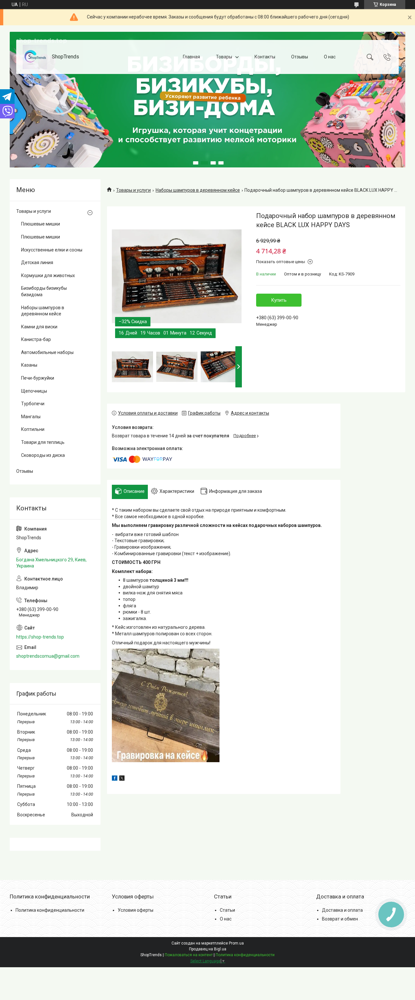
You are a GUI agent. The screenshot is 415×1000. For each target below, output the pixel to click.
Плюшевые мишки (40, 223)
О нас (330, 56)
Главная (191, 56)
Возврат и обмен (340, 918)
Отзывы (299, 56)
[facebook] (114, 779)
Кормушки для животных (48, 275)
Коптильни (32, 429)
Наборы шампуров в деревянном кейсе (198, 190)
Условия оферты (135, 910)
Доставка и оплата (342, 910)
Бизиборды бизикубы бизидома (44, 291)
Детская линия (37, 262)
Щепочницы (34, 391)
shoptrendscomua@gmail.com (47, 656)
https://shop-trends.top (40, 637)
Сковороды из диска (43, 455)
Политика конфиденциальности (50, 910)
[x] (121, 779)
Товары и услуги (133, 190)
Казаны (29, 365)
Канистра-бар (36, 339)
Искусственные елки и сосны (51, 249)
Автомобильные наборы (47, 352)
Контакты (265, 56)
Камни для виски (39, 326)
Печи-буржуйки (37, 378)
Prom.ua (236, 943)
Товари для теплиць (43, 442)
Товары (224, 56)
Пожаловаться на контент (189, 955)
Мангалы (31, 416)
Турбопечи (32, 403)
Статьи (227, 910)
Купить (279, 300)
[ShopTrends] (35, 57)
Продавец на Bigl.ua (207, 949)
